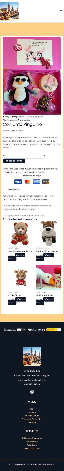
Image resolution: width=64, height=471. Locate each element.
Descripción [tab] (13, 189)
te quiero (40, 172)
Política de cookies (32, 448)
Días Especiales (17, 117)
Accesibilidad (32, 441)
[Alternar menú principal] (61, 11)
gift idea (10, 172)
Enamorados (24, 120)
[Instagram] (32, 392)
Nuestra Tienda (32, 416)
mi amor (19, 172)
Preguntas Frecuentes (32, 419)
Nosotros (32, 412)
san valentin (29, 172)
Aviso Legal (32, 445)
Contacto (32, 422)
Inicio (5, 117)
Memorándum (48, 464)
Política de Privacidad (32, 438)
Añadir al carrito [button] (16, 257)
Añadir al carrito (14, 161)
